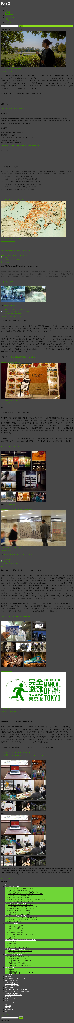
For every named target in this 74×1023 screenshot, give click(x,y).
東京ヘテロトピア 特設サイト (11, 446)
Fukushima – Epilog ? (6, 550)
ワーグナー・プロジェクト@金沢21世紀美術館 (22, 918)
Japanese (3, 1015)
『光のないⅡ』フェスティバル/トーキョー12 (16, 616)
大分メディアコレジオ (15, 945)
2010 (2, 709)
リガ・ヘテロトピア (14, 927)
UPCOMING (9, 14)
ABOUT (7, 12)
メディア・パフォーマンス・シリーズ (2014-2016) (20, 940)
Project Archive (10, 17)
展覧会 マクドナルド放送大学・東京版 (20, 895)
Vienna (18, 547)
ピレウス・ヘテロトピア (8, 241)
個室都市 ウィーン (14, 969)
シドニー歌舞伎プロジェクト (13, 980)
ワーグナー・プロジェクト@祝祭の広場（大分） (23, 919)
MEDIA (7, 15)
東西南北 (7, 1007)
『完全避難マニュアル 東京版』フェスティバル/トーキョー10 (22, 755)
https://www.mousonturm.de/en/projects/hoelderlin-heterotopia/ (20, 145)
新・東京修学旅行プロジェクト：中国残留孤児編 (23, 907)
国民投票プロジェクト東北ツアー (18, 964)
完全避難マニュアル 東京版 (8, 712)
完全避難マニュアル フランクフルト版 (11, 316)
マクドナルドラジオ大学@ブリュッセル (20, 888)
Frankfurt (7, 68)
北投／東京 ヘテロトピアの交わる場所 (20, 934)
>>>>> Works (9, 975)
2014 (2, 313)
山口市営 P (8, 1004)
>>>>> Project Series (11, 885)
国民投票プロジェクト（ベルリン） (19, 956)
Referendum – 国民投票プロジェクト (19, 965)
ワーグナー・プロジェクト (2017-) (15, 916)
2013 (2, 400)
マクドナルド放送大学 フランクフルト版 (20, 901)
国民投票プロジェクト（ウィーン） (19, 958)
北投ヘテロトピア (6, 262)
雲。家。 (7, 1000)
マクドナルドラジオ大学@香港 (17, 890)
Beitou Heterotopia (9, 305)
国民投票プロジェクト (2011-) (14, 954)
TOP (6, 10)
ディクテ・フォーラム (11, 1002)
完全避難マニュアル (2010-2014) (15, 949)
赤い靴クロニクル (10, 998)
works (23, 709)
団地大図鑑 (8, 1006)
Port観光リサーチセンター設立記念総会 (17, 991)
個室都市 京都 (12, 971)
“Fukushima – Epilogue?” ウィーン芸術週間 (17, 554)
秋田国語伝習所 (13, 943)
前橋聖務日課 (12, 941)
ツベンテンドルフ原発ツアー (13, 995)
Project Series (12, 255)
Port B (6, 3)
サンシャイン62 (9, 1009)
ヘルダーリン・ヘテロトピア (9, 71)
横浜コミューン (9, 987)
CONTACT (8, 21)
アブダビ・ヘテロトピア (15, 929)
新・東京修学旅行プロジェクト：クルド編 (21, 908)
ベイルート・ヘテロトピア (16, 932)
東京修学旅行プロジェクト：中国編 (19, 910)
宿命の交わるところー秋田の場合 (18, 947)
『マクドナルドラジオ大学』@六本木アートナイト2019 (25, 894)
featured (3, 200)
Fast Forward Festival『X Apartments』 (17, 989)
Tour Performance (16, 68)
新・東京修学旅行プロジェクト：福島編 (20, 905)
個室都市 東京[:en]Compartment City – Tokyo (22, 973)
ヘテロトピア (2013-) (11, 923)
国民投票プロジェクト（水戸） (17, 962)
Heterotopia (14, 200)
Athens (7, 238)
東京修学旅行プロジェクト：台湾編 (19, 914)
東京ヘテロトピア (6, 403)
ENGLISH (8, 22)
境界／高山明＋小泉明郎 (12, 986)
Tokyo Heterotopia (9, 505)
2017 (2, 238)
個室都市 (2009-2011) (11, 967)
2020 (2, 68)
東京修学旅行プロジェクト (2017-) (15, 903)
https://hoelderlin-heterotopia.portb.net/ (12, 108)
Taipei (6, 259)
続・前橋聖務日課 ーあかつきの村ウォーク (18, 978)
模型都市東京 (9, 976)
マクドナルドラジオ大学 (12, 886)
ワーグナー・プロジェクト (16, 921)
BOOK (7, 19)
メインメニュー (6, 6)
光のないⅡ (4, 566)
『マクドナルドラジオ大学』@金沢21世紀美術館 (23, 892)
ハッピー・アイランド (11, 984)
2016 (2, 259)
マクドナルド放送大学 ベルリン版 (18, 897)
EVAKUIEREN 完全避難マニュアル (23, 357)
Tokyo (7, 400)
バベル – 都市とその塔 (11, 982)
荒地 (6, 1011)
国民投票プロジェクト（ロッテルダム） (20, 960)
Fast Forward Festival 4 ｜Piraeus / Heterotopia (15, 250)
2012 (2, 563)
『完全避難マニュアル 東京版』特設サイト (15, 753)
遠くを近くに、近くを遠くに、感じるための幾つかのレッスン (27, 899)
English (9, 1015)
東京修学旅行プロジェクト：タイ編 (19, 912)
